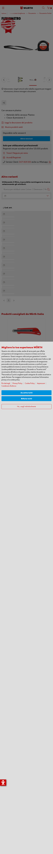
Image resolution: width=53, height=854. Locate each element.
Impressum (41, 383)
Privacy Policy (17, 383)
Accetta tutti (27, 393)
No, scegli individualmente (26, 407)
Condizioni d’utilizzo (8, 386)
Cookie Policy (30, 383)
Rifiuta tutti (26, 399)
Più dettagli (5, 383)
